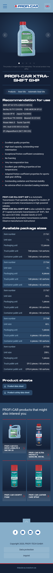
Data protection (26, 549)
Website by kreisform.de (26, 568)
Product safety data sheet (18, 392)
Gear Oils (22, 92)
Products (12, 92)
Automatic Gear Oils (36, 92)
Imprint (26, 555)
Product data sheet (15, 386)
